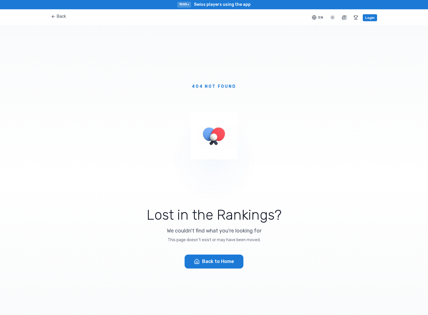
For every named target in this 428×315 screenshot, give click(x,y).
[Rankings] (355, 17)
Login (370, 18)
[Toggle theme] (332, 17)
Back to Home (218, 261)
